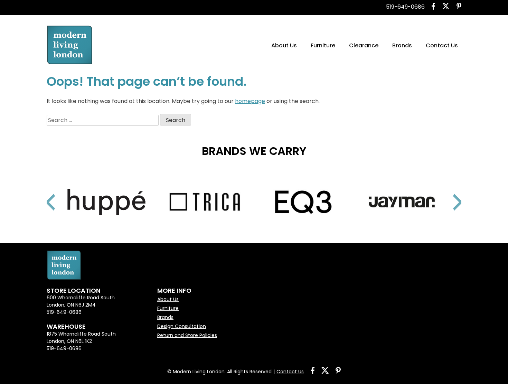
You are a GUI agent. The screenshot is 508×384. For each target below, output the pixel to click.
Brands (402, 45)
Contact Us (442, 45)
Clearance (363, 45)
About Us (284, 45)
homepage (250, 101)
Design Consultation (181, 326)
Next (449, 193)
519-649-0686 (405, 7)
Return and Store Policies (187, 335)
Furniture (323, 45)
